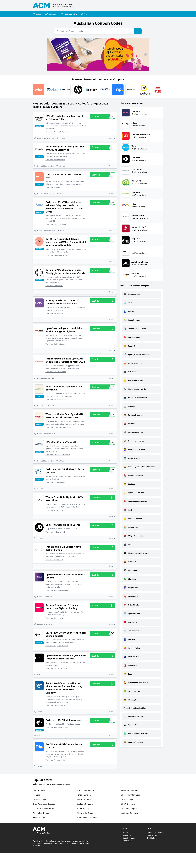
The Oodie (85, 790)
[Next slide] (145, 54)
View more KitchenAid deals (55, 372)
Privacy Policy (153, 835)
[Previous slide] (50, 54)
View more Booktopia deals (55, 399)
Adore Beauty (87, 817)
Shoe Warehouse (44, 804)
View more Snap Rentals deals (56, 646)
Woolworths (86, 813)
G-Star (84, 799)
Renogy (84, 795)
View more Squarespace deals (56, 727)
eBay (39, 817)
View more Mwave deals (54, 313)
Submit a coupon (129, 838)
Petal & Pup (42, 813)
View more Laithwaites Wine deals (58, 427)
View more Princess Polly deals (56, 132)
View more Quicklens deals (55, 482)
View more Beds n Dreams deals (57, 590)
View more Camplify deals (55, 705)
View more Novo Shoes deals (56, 510)
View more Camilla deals (54, 560)
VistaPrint (129, 790)
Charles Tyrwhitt (132, 795)
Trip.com (40, 799)
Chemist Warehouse (45, 808)
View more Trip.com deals (55, 760)
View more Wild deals (53, 187)
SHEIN (128, 804)
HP (38, 795)
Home (125, 832)
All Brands (126, 835)
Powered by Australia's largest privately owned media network (63, 5)
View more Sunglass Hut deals (56, 668)
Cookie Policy (152, 838)
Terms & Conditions (155, 832)
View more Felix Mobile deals (56, 255)
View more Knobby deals (54, 618)
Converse (129, 808)
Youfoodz (129, 813)
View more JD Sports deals (55, 532)
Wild (39, 790)
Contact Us (127, 841)
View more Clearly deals (54, 286)
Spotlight (85, 804)
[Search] (138, 31)
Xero (83, 808)
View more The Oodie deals (55, 224)
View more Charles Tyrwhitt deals (57, 455)
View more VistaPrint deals (55, 160)
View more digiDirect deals (55, 344)
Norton (128, 799)
